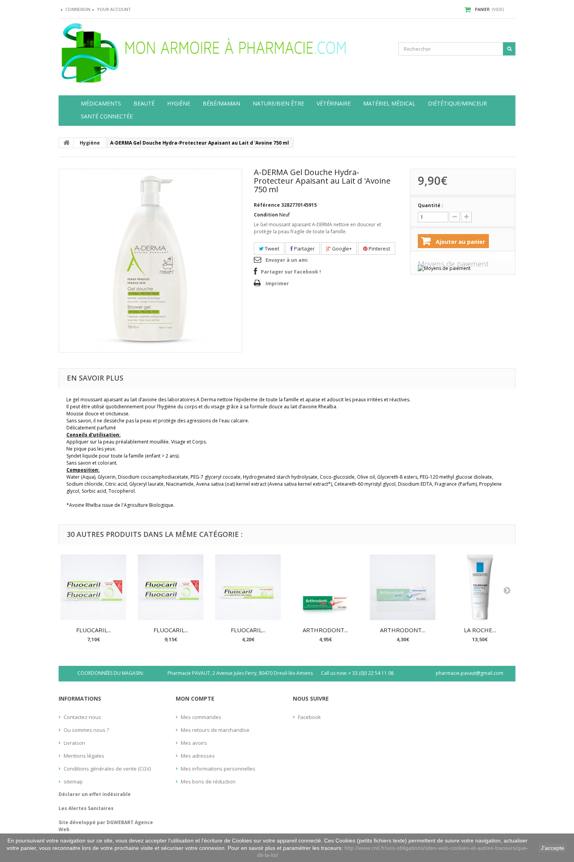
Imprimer (277, 283)
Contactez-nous (82, 717)
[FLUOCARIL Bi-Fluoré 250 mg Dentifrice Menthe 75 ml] (248, 587)
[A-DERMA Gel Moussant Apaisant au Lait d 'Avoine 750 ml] (150, 260)
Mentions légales (84, 755)
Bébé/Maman (221, 103)
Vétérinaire (334, 103)
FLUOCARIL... (93, 630)
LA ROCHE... (480, 630)
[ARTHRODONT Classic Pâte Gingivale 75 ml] (325, 587)
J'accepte (552, 848)
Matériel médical (389, 103)
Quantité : (430, 205)
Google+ (341, 248)
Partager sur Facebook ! (291, 271)
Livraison (74, 742)
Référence (267, 205)
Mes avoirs (194, 742)
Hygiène (178, 103)
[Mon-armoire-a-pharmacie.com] (131, 51)
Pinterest (378, 248)
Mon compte (195, 698)
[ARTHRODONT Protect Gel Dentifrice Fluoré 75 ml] (402, 587)
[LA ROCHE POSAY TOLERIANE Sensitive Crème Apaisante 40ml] (480, 587)
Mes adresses (198, 755)
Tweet (271, 248)
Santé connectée (107, 116)
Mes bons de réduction (208, 781)
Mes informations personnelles (218, 768)
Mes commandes (201, 717)
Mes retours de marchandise (215, 729)
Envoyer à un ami (287, 260)
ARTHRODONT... (325, 630)
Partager (304, 248)
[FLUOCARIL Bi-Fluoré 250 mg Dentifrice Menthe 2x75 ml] (93, 587)
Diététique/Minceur (457, 103)
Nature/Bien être (278, 103)
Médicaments (101, 103)
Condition (266, 214)
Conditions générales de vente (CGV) (107, 768)
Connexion (77, 9)
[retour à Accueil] (66, 142)
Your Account (114, 9)
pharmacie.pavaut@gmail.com (469, 673)
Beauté (144, 103)
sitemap (73, 781)
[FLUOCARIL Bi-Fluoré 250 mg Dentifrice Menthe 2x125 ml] (170, 587)
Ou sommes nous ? (86, 729)
